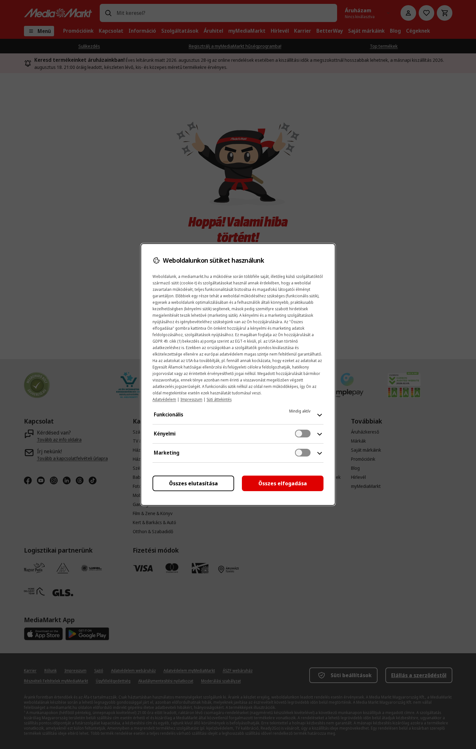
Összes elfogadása (282, 483)
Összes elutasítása (193, 483)
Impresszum (191, 399)
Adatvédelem (164, 399)
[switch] (303, 433)
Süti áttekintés (219, 399)
